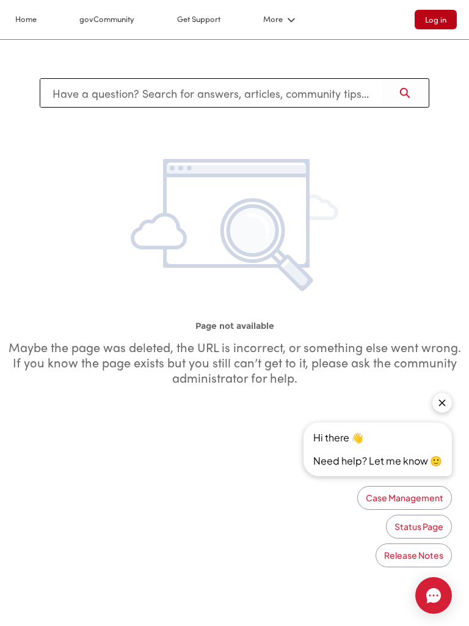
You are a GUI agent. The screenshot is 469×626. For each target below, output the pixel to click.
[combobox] (210, 93)
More (273, 18)
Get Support (198, 18)
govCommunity (106, 18)
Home (26, 18)
